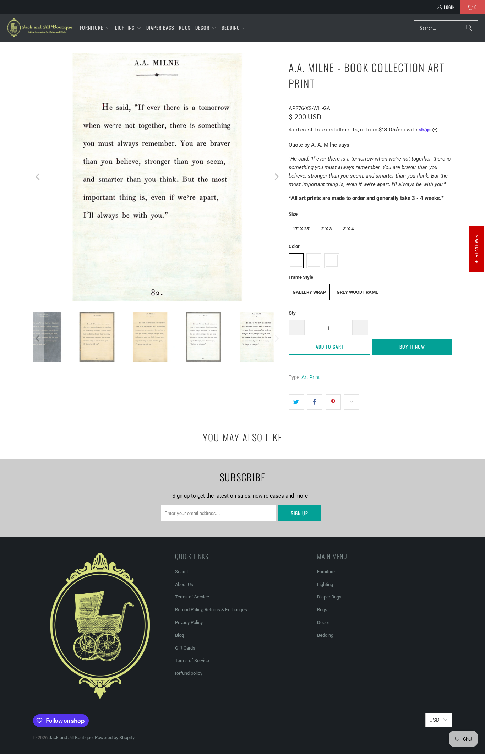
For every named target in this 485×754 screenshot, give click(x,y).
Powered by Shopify (115, 737)
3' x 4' (348, 229)
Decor (323, 622)
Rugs (322, 609)
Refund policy (188, 673)
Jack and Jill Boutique (71, 737)
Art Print (310, 377)
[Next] (276, 177)
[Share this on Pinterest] (333, 402)
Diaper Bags (329, 597)
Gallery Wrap (309, 292)
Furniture (326, 571)
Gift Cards (185, 648)
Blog (179, 635)
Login (449, 7)
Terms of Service (192, 597)
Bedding (325, 635)
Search (182, 571)
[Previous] (38, 177)
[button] (95, 28)
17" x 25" (301, 229)
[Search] (469, 28)
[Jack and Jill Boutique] (40, 28)
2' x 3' (326, 229)
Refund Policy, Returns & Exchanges (211, 609)
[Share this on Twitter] (296, 402)
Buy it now (412, 346)
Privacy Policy (189, 622)
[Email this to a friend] (351, 402)
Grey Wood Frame (357, 292)
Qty (292, 313)
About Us (184, 584)
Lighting (325, 584)
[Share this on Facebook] (314, 402)
